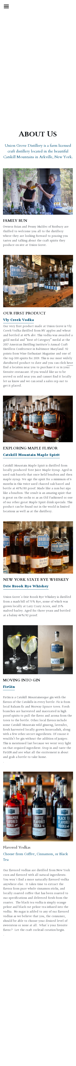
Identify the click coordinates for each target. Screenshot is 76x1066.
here (70, 363)
